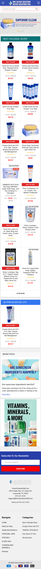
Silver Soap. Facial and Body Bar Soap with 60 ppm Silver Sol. (30, 147)
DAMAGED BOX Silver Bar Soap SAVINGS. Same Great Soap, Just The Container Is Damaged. (10, 189)
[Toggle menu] (3, 3)
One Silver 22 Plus (29, 534)
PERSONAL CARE (8, 534)
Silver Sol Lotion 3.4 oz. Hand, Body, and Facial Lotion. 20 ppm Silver (10, 232)
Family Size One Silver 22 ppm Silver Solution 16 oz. (30, 68)
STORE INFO (6, 541)
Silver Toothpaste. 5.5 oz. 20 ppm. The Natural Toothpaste (30, 190)
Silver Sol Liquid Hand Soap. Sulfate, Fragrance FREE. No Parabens (30, 271)
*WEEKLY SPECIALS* (30, 530)
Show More (21, 293)
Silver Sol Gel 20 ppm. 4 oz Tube (11, 108)
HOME (4, 523)
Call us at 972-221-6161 (20, 502)
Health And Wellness (9, 530)
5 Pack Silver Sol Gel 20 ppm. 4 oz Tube (30, 108)
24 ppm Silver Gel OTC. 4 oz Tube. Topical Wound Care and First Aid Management (10, 148)
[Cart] (38, 2)
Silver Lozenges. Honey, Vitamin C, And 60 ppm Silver (30, 227)
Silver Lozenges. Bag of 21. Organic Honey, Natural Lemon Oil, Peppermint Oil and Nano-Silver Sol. (10, 276)
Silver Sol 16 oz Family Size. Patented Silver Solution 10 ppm (10, 68)
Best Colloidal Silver (15, 39)
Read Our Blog (7, 526)
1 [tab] (18, 31)
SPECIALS (6, 538)
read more (6, 395)
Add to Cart (10, 62)
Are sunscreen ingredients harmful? (18, 384)
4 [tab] (23, 31)
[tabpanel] (20, 23)
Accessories (27, 538)
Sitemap (5, 551)
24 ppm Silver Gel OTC (15, 302)
